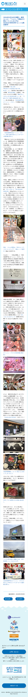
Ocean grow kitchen (10, 417)
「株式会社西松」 (12, 92)
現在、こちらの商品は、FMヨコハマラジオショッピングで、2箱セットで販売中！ (13, 249)
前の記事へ (8, 599)
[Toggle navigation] (25, 3)
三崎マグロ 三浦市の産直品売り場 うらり (14, 98)
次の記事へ (20, 599)
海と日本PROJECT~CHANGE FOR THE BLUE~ (11, 88)
